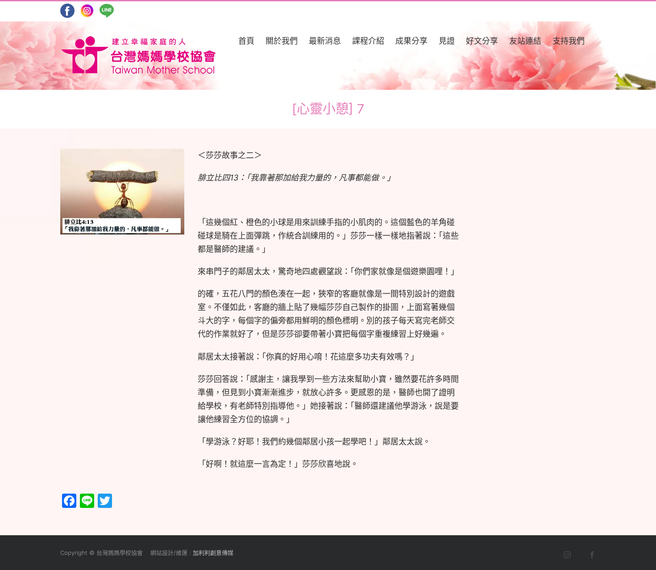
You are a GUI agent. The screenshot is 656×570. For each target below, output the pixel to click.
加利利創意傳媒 (213, 552)
